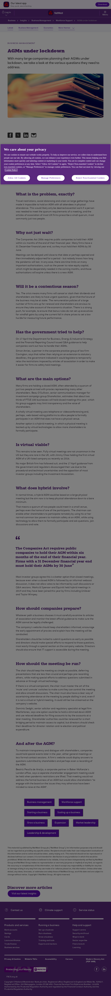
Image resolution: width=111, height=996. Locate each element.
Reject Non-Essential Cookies (90, 178)
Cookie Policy (11, 170)
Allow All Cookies (17, 178)
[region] (55, 164)
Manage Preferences (50, 178)
